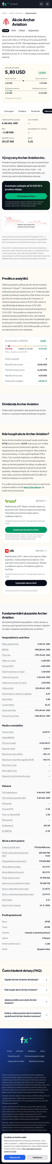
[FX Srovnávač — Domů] (26, 1040)
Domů (4, 13)
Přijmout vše (14, 1157)
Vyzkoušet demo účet (26, 583)
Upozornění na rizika (16, 1061)
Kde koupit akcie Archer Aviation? (26, 989)
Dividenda (35, 111)
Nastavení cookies (36, 1061)
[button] (26, 223)
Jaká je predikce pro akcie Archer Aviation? (26, 1001)
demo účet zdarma (32, 487)
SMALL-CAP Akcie (15, 13)
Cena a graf (9, 111)
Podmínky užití (14, 1056)
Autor (42, 1051)
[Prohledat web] (41, 4)
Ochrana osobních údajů (34, 1056)
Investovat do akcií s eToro (26, 529)
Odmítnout (37, 1157)
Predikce (22, 111)
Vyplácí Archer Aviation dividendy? (26, 979)
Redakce (32, 1051)
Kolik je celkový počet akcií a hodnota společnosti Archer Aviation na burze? (26, 1014)
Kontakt (19, 1051)
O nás (9, 1051)
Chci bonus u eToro (26, 196)
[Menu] (47, 4)
